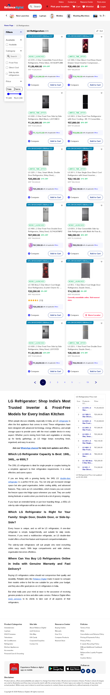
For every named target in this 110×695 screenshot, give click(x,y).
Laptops (7, 631)
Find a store (101, 2)
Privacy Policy (85, 641)
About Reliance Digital (38, 628)
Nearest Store (60, 641)
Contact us (72, 2)
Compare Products (62, 637)
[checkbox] (14, 44)
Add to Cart (55, 85)
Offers (58, 76)
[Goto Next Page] (95, 382)
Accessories (8, 650)
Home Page (8, 25)
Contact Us (34, 644)
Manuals (58, 631)
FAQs (82, 631)
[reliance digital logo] (14, 6)
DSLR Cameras (10, 634)
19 (88, 382)
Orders (61, 2)
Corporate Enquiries (37, 641)
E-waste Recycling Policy (89, 644)
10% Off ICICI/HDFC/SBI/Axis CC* (40, 36)
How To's (58, 634)
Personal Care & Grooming (14, 654)
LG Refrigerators (35, 31)
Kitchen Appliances (11, 647)
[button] (57, 6)
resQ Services (35, 631)
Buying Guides (60, 628)
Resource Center (86, 2)
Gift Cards (33, 637)
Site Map (33, 634)
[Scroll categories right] (103, 16)
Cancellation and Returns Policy (92, 634)
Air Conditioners (10, 641)
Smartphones (9, 628)
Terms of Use (85, 628)
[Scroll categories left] (6, 16)
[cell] (87, 409)
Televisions (8, 637)
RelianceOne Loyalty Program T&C (91, 654)
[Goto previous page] (35, 382)
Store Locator (94, 315)
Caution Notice (85, 658)
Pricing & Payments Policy (90, 637)
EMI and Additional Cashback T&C (91, 648)
